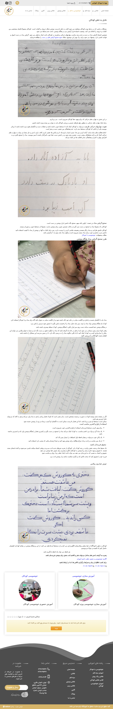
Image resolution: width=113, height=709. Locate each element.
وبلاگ (73, 694)
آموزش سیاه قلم (98, 673)
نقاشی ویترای (70, 681)
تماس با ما (71, 698)
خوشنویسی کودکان (30, 576)
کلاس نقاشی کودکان (96, 680)
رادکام (12, 707)
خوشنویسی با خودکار (88, 235)
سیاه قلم (72, 677)
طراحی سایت (19, 707)
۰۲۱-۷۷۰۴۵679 (87, 566)
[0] (8, 617)
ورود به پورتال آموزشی (99, 3)
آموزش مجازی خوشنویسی (83, 576)
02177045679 (42, 671)
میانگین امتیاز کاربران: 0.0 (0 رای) (29, 617)
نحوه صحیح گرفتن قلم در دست (52, 37)
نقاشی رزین (71, 686)
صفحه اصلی (71, 669)
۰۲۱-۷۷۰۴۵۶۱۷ (83, 3)
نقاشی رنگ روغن (97, 676)
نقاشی (73, 673)
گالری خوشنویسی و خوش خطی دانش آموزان (92, 559)
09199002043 (42, 677)
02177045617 (42, 669)
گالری (73, 690)
